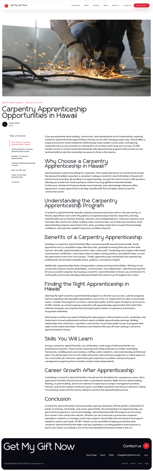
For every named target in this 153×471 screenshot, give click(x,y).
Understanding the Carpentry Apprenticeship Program (22, 150)
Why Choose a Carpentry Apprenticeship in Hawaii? (20, 143)
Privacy (133, 463)
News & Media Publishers (13, 103)
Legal (146, 463)
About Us (125, 463)
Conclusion (15, 182)
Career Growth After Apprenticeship (18, 176)
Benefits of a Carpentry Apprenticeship (20, 157)
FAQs (111, 455)
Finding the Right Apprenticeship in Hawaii (23, 164)
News (102, 455)
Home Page (91, 455)
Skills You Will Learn (18, 170)
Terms (140, 463)
